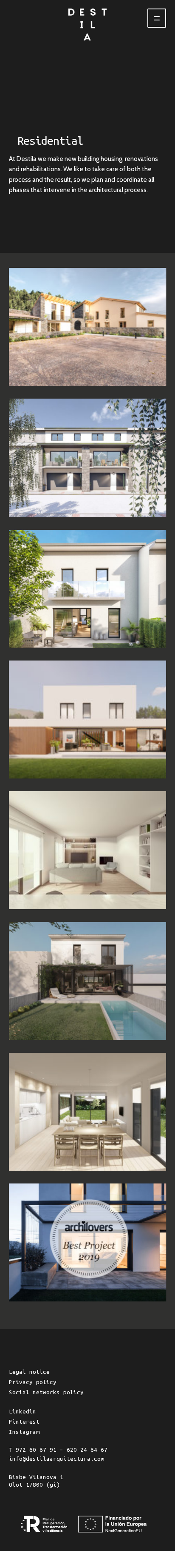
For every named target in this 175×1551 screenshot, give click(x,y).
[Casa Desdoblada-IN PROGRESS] (87, 850)
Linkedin (22, 1411)
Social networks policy (46, 1392)
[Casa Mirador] (87, 1242)
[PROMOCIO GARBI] (87, 458)
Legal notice (29, 1372)
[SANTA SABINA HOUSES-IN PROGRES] (87, 1112)
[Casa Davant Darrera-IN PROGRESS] (87, 981)
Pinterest (24, 1422)
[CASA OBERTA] (87, 719)
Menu (156, 18)
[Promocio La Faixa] (87, 589)
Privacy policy (32, 1382)
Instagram (24, 1432)
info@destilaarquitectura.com (56, 1459)
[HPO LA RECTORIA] (87, 327)
